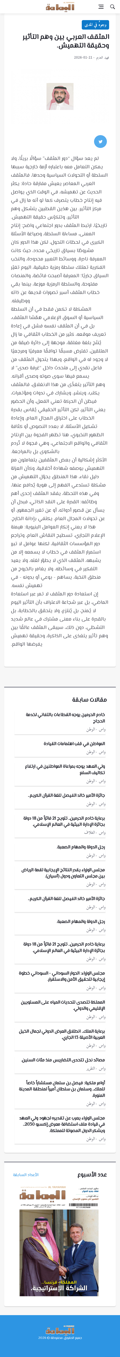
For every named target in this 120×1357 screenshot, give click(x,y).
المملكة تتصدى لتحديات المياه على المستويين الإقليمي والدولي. (63, 1005)
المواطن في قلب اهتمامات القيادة (74, 744)
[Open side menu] (101, 6)
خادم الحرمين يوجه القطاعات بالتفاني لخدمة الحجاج (65, 718)
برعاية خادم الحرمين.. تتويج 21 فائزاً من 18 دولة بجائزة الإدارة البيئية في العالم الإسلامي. (64, 821)
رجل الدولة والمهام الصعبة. (81, 847)
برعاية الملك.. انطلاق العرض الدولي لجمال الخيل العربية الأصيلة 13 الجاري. (62, 1034)
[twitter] (100, 141)
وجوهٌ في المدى (95, 25)
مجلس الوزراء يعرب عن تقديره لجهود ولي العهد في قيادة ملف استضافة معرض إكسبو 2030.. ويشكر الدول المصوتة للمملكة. (62, 1125)
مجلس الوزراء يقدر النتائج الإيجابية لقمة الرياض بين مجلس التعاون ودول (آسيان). (63, 873)
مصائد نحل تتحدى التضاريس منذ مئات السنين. (63, 1060)
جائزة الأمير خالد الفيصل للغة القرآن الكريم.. (66, 795)
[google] (85, 141)
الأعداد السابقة (26, 1175)
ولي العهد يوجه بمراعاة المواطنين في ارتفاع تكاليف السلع (65, 769)
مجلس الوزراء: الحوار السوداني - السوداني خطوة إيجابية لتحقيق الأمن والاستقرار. (62, 976)
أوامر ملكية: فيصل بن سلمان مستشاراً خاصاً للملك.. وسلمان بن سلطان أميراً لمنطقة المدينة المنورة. (62, 1089)
